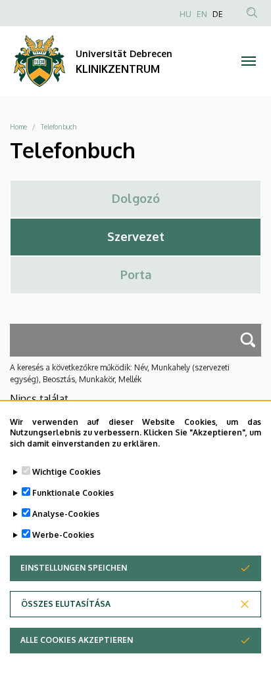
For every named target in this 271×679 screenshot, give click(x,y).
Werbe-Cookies (63, 535)
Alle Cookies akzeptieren (76, 640)
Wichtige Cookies (66, 472)
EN (202, 14)
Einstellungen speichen (73, 568)
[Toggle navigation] (248, 61)
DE (217, 14)
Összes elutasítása (66, 604)
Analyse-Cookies (65, 514)
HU (185, 14)
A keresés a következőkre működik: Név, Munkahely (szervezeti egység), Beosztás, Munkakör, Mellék (120, 373)
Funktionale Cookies (73, 493)
